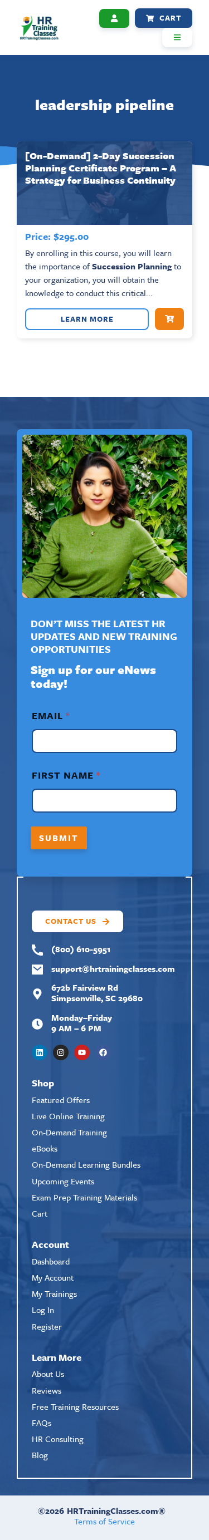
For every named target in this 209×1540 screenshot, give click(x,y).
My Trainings (54, 1293)
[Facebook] (103, 1052)
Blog (40, 1455)
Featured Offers (61, 1100)
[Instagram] (61, 1052)
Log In (43, 1309)
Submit (59, 837)
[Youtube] (82, 1052)
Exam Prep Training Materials (84, 1197)
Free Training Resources (75, 1406)
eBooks (44, 1148)
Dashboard (51, 1261)
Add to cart (169, 319)
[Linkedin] (39, 1052)
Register (47, 1326)
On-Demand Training (69, 1132)
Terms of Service (104, 1521)
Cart (39, 1213)
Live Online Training (68, 1116)
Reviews (46, 1390)
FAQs (41, 1422)
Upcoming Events (63, 1181)
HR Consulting (58, 1439)
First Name (66, 775)
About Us (48, 1373)
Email (50, 715)
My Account (53, 1277)
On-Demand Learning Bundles (86, 1164)
